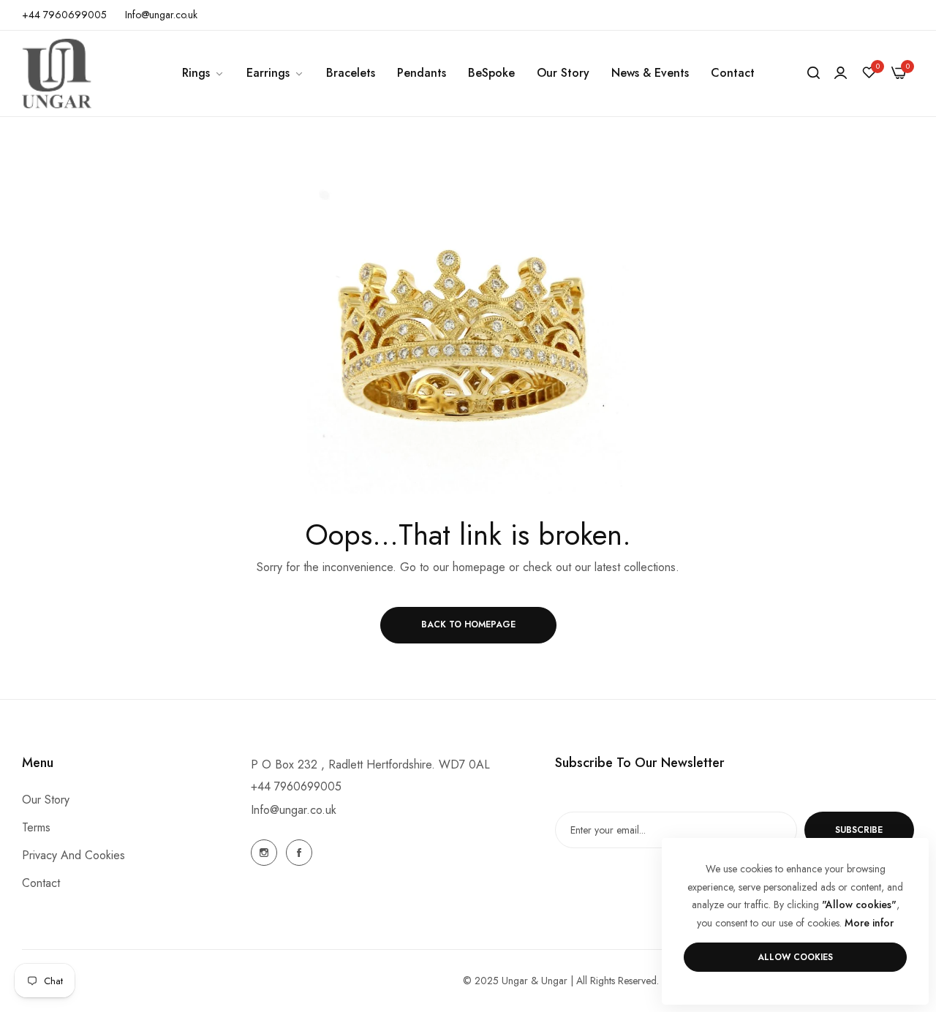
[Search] (813, 73)
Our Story (45, 800)
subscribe (859, 830)
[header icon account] (840, 73)
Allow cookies (795, 957)
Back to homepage (468, 624)
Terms (36, 828)
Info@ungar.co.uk (293, 809)
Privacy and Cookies (73, 855)
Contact (41, 883)
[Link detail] (264, 852)
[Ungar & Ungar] (56, 73)
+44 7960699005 (296, 786)
